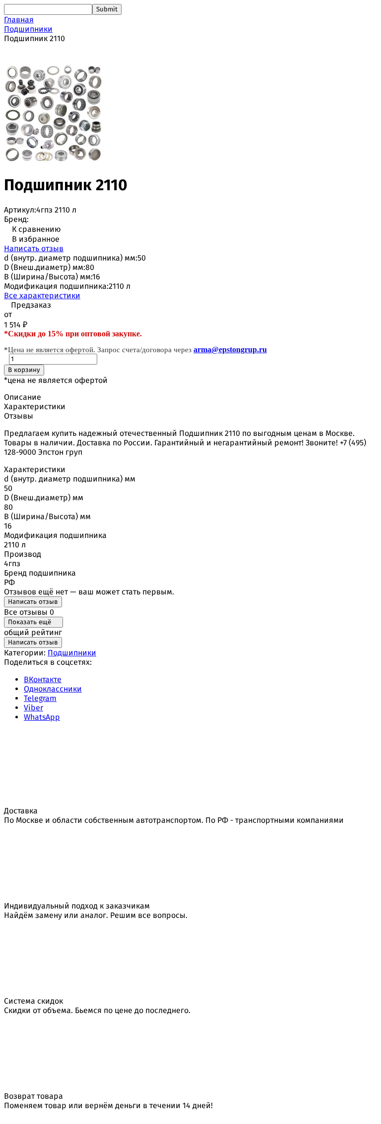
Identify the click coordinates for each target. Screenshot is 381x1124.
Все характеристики (42, 295)
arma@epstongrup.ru (230, 349)
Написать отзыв (34, 248)
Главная (19, 19)
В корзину (24, 370)
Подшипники (28, 29)
